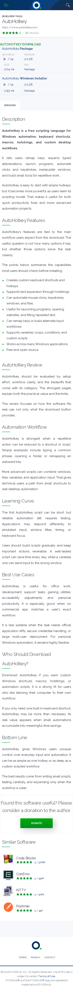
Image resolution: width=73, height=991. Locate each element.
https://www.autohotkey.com (20, 27)
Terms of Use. (47, 976)
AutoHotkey (17, 48)
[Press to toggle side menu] (7, 5)
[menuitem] (22, 957)
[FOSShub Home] (36, 5)
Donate (36, 823)
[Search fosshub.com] (68, 5)
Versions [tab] (10, 105)
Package (29, 69)
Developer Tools (12, 16)
